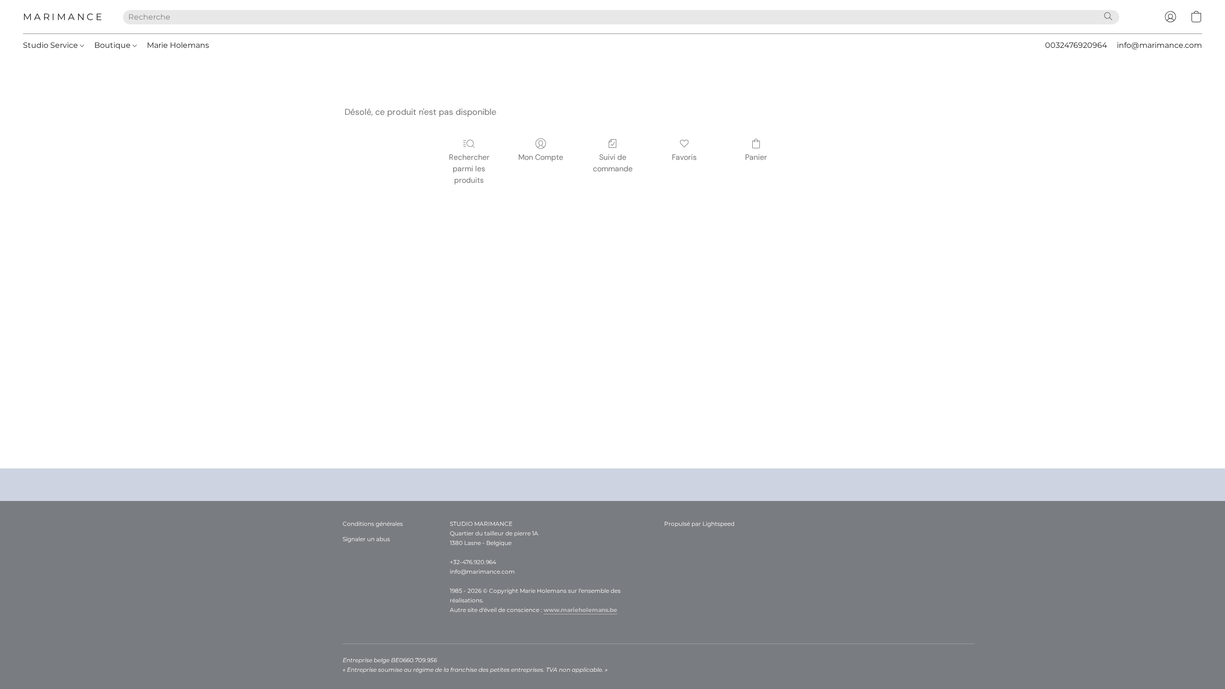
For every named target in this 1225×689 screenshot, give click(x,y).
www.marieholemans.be (580, 609)
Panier (756, 157)
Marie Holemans (178, 45)
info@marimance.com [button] (1159, 45)
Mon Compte (540, 157)
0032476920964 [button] (1076, 45)
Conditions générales (373, 523)
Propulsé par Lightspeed (699, 523)
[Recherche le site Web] (1108, 16)
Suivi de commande (613, 163)
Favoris (684, 157)
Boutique (113, 45)
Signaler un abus (366, 539)
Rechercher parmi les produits (469, 168)
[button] (63, 17)
